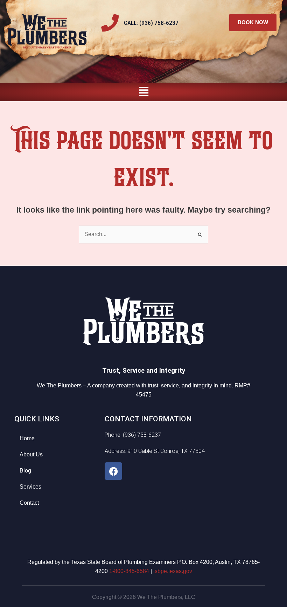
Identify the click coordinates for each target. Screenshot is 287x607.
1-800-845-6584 (129, 571)
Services (30, 487)
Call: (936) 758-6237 (151, 22)
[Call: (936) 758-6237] (110, 23)
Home (27, 438)
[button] (144, 92)
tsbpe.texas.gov (172, 571)
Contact (29, 503)
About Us (31, 454)
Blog (25, 471)
